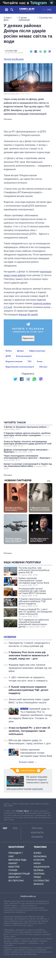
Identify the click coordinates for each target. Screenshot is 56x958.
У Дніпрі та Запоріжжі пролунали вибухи (26, 428)
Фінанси (39, 884)
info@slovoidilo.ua (28, 896)
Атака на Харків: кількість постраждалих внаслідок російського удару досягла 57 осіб (27, 443)
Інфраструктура (37, 351)
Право (37, 877)
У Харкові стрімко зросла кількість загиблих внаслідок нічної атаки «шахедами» (27, 435)
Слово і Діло (8, 18)
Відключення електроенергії (20, 367)
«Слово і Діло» (22, 811)
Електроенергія (24, 356)
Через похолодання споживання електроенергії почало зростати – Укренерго (28, 457)
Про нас (37, 828)
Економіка (40, 856)
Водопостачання (14, 361)
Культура (39, 860)
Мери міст (14, 877)
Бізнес (37, 853)
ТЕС (30, 361)
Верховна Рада (17, 860)
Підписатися (28, 338)
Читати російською (14, 59)
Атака (40, 361)
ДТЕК (8, 356)
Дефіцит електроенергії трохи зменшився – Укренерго (26, 450)
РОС (49, 10)
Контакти (37, 832)
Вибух (9, 351)
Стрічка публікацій (24, 18)
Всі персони (16, 880)
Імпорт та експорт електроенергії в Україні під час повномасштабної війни (28, 466)
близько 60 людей (28, 314)
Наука (37, 863)
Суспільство (45, 17)
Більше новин (26, 762)
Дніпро (20, 351)
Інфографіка (28, 770)
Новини (10, 637)
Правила (37, 837)
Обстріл (43, 367)
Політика (39, 873)
